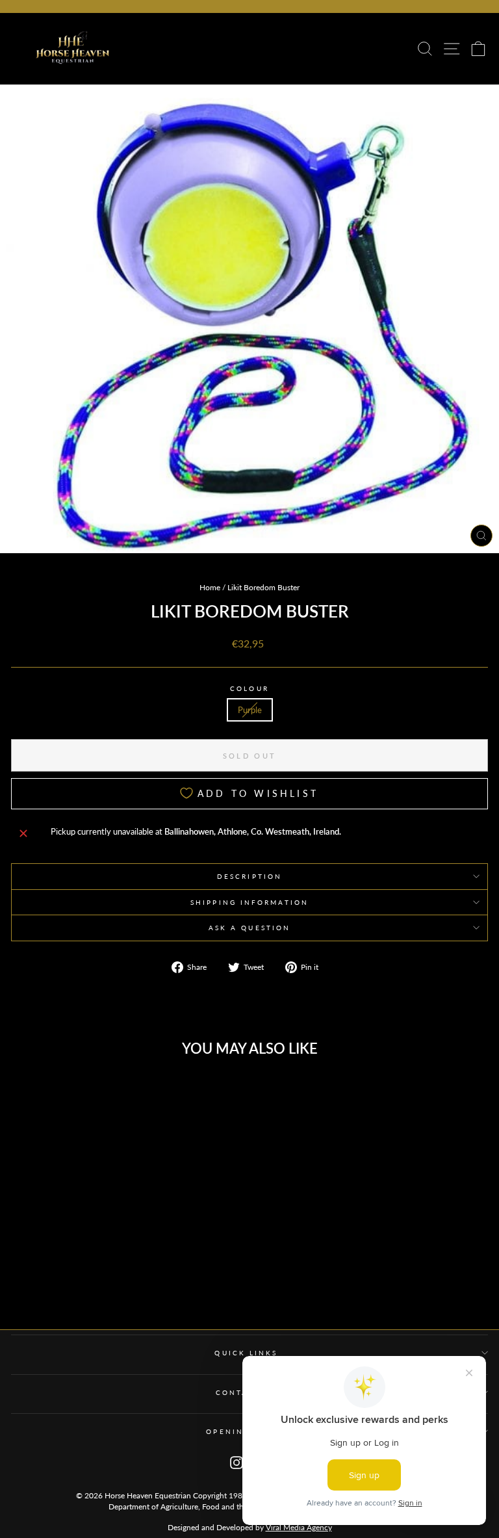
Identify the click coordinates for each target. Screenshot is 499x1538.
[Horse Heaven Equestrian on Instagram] (236, 1461)
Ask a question (249, 928)
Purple (250, 710)
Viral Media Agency (299, 1527)
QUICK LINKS (245, 1353)
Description (249, 876)
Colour (249, 688)
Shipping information (249, 902)
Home (209, 587)
